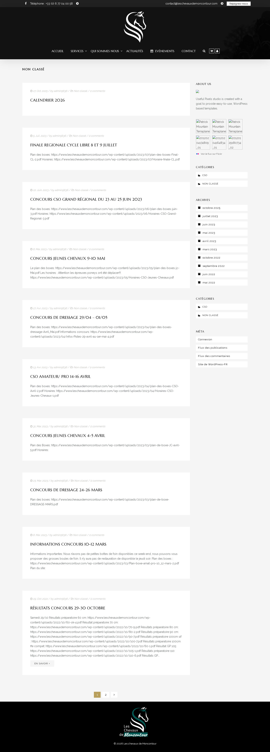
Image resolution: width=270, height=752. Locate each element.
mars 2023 (210, 249)
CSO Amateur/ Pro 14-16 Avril (60, 376)
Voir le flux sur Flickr (211, 153)
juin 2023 (209, 224)
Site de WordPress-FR (213, 364)
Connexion (205, 339)
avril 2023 (209, 241)
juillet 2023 (210, 216)
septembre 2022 (214, 265)
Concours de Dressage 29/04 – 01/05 (68, 317)
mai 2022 (209, 282)
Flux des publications (212, 347)
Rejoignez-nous (238, 3)
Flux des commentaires (214, 356)
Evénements (164, 51)
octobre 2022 (211, 257)
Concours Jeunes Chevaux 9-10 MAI (67, 258)
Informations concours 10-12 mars (68, 544)
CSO (204, 175)
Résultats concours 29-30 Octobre (67, 608)
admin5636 (60, 90)
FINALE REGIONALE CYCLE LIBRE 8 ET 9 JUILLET (73, 145)
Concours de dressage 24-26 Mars (66, 490)
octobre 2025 (211, 207)
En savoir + (42, 663)
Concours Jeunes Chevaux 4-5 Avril (67, 435)
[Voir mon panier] (211, 51)
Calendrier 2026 (47, 100)
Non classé (80, 90)
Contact (189, 51)
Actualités (134, 51)
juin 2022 (209, 274)
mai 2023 (209, 232)
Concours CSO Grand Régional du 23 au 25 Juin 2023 (86, 199)
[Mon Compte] (217, 51)
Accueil (57, 51)
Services (77, 51)
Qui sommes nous (105, 51)
